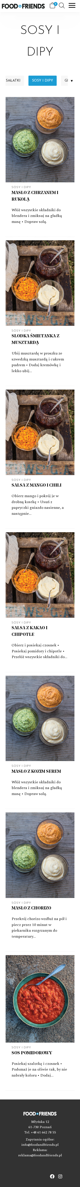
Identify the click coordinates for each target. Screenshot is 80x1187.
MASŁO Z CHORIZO (31, 908)
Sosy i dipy (42, 80)
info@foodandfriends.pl (40, 1144)
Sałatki (13, 80)
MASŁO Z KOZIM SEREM (36, 771)
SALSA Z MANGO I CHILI (36, 485)
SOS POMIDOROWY (32, 1053)
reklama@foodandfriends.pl (40, 1155)
